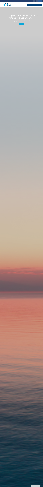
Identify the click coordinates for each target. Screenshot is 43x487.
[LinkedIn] (34, 1)
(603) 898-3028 (20, 0)
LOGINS (40, 0)
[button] (25, 3)
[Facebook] (37, 1)
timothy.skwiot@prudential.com (28, 0)
